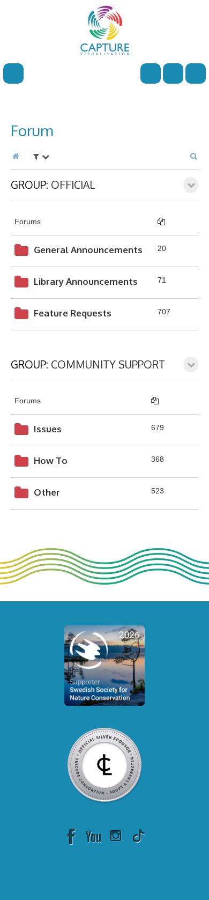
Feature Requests (72, 313)
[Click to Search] (150, 73)
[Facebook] (70, 835)
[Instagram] (115, 835)
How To (51, 460)
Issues (48, 428)
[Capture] (105, 29)
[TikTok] (138, 835)
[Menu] (13, 73)
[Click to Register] (173, 73)
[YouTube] (93, 835)
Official (73, 184)
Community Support (108, 364)
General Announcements (88, 249)
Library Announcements (86, 281)
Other (47, 492)
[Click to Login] (195, 73)
